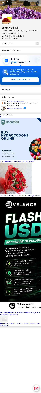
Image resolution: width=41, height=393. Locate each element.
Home (4, 44)
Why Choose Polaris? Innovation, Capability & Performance (20, 323)
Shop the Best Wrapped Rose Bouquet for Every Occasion (20, 196)
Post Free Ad (4, 325)
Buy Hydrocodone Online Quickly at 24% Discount (17, 162)
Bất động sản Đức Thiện (15, 108)
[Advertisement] (20, 360)
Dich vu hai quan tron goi (15, 101)
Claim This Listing (19, 80)
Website (7, 89)
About (11, 44)
